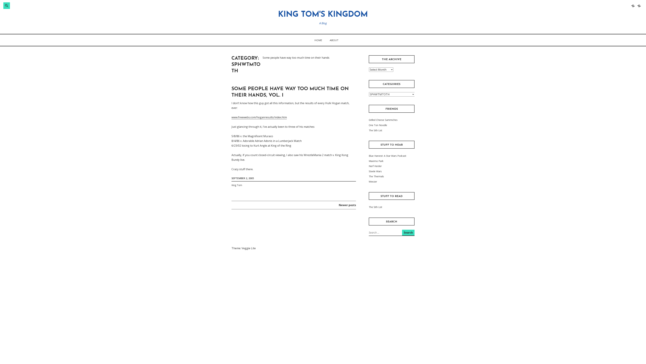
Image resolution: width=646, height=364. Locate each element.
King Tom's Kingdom (323, 15)
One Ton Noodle (378, 125)
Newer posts (347, 205)
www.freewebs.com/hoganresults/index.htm (259, 117)
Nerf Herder (375, 166)
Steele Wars (375, 171)
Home (318, 40)
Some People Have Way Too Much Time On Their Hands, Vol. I (290, 92)
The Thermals (376, 176)
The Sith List (375, 130)
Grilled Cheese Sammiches (383, 120)
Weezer (373, 181)
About (334, 40)
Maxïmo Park (376, 161)
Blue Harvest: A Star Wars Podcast (387, 155)
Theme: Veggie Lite (243, 248)
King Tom (236, 185)
